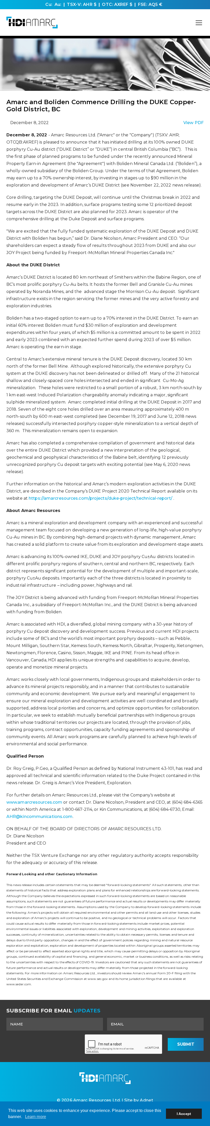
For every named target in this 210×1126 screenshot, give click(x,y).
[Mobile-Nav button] (199, 23)
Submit (185, 1044)
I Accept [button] (184, 1114)
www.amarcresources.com (34, 802)
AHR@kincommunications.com (39, 816)
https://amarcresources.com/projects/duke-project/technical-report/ (100, 498)
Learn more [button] (35, 1116)
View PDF (193, 122)
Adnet (146, 1100)
